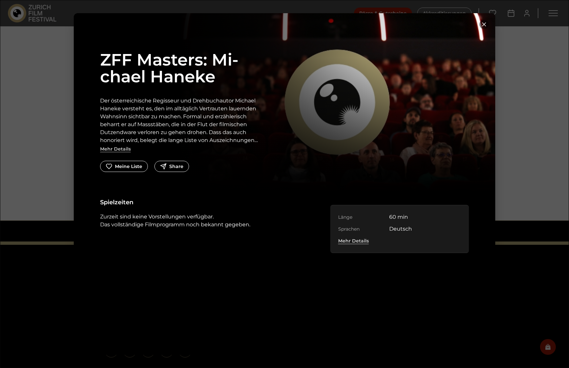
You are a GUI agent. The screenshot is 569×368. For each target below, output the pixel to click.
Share (176, 166)
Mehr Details (115, 149)
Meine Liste (128, 166)
